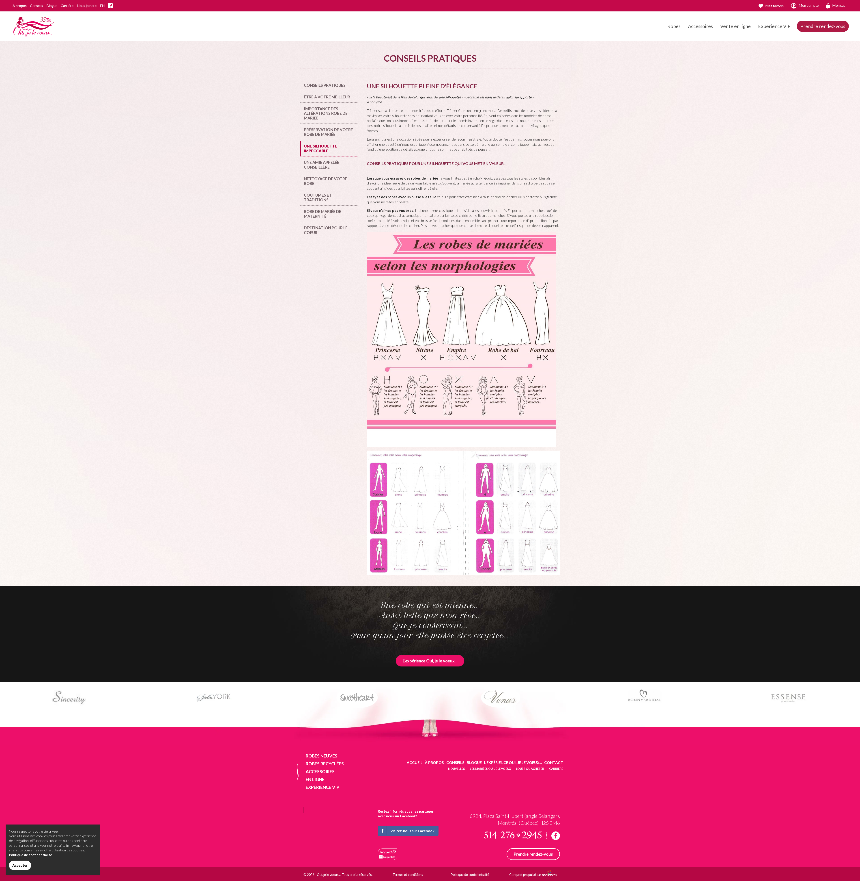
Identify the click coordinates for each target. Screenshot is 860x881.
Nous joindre (87, 5)
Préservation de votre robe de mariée (328, 132)
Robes (674, 26)
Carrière (67, 5)
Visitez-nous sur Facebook (412, 831)
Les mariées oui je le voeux (490, 768)
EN (102, 5)
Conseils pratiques (325, 85)
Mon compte (809, 5)
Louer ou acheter (530, 768)
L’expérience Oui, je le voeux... (430, 660)
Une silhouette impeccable (320, 148)
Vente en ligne (735, 26)
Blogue (51, 5)
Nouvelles (456, 768)
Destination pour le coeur (326, 230)
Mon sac (838, 5)
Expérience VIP (774, 26)
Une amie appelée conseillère (321, 164)
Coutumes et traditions (318, 197)
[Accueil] (33, 26)
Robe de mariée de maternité (322, 213)
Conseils (36, 5)
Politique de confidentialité (470, 875)
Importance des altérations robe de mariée (326, 113)
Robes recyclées (325, 763)
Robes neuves (321, 755)
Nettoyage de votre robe (325, 181)
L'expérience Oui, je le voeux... (513, 762)
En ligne (315, 779)
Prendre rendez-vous (822, 26)
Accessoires (700, 26)
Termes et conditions (408, 875)
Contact (553, 762)
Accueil (415, 762)
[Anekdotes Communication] (549, 874)
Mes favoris (774, 6)
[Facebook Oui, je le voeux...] (110, 5)
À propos (20, 5)
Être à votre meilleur (327, 97)
